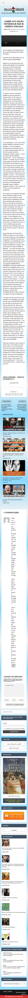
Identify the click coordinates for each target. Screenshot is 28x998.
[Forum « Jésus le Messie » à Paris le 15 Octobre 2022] (14, 424)
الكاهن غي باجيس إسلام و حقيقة (14, 744)
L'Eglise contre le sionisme (9, 897)
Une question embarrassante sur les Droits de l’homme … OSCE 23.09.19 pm (13, 455)
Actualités (14, 830)
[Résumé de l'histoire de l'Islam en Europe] (14, 907)
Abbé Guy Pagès (7, 953)
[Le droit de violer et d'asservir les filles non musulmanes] (14, 843)
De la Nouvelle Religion (8, 927)
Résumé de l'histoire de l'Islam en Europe (14, 912)
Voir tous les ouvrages (14, 796)
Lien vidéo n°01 (14, 383)
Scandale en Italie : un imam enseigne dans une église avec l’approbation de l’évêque (13, 866)
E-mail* (5, 723)
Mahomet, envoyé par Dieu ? (10, 941)
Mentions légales (21, 992)
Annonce (13, 29)
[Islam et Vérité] (14, 13)
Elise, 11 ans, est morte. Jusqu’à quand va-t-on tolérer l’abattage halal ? (14, 967)
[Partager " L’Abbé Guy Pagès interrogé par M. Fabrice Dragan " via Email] (18, 394)
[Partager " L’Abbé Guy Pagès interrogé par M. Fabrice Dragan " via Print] (21, 394)
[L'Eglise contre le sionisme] (14, 892)
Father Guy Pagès (14, 748)
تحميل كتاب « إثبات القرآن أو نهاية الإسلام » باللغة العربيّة (14, 800)
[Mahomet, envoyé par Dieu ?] (14, 936)
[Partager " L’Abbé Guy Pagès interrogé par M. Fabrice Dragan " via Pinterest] (12, 394)
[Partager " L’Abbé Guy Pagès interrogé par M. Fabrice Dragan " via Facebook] (6, 394)
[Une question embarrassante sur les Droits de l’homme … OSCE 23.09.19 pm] (14, 445)
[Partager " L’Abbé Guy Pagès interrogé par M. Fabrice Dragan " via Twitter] (9, 394)
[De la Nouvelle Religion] (14, 922)
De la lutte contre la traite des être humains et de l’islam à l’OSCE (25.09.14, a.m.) (13, 479)
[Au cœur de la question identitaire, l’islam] (14, 491)
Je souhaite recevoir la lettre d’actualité (14, 729)
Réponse (13, 665)
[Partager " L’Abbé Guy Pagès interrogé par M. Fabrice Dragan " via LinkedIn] (15, 394)
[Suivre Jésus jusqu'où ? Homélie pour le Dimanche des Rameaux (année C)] (14, 876)
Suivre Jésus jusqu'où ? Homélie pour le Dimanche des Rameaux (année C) (13, 882)
